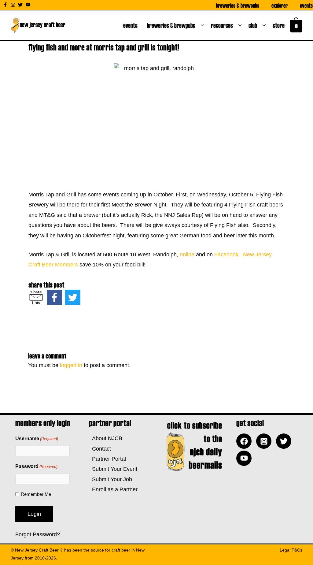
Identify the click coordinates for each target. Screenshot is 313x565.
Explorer (279, 5)
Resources (223, 25)
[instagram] (14, 4)
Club (254, 25)
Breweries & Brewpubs (237, 5)
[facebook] (245, 441)
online (187, 254)
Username (36, 438)
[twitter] (21, 4)
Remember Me (36, 494)
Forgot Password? (37, 534)
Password (36, 466)
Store (280, 25)
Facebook (226, 254)
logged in (71, 365)
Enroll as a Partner (113, 489)
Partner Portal (107, 459)
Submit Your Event (113, 469)
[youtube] (29, 4)
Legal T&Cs (291, 550)
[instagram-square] (265, 441)
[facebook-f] (6, 4)
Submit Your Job (110, 479)
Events (306, 5)
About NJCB (105, 438)
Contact (100, 449)
